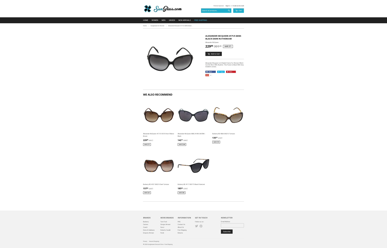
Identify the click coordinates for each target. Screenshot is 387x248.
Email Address (225, 221)
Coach (145, 227)
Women (155, 20)
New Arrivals (184, 20)
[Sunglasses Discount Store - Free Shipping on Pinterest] (200, 227)
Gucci (162, 227)
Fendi (162, 233)
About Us (181, 227)
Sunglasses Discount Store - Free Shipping (160, 244)
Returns (180, 233)
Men (163, 20)
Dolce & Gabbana (148, 230)
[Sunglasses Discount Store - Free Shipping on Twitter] (196, 227)
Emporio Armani (148, 233)
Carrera (145, 224)
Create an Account (238, 6)
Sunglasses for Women (157, 25)
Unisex (172, 20)
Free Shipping (182, 230)
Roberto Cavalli (165, 230)
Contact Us (181, 224)
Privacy (145, 241)
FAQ (179, 222)
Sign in (228, 6)
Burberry (146, 222)
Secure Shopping (154, 241)
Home (145, 20)
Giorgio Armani (165, 224)
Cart (240, 10)
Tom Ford (163, 222)
